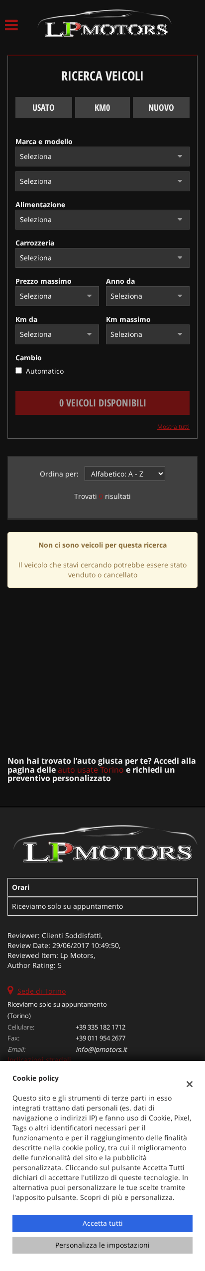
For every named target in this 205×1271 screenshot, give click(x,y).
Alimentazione (40, 204)
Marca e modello (44, 141)
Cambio (28, 357)
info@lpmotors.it (101, 1049)
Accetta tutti (103, 1223)
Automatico (45, 371)
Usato (43, 107)
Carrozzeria (34, 242)
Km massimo (128, 319)
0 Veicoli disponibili (102, 402)
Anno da (120, 281)
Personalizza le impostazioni (102, 1245)
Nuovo (161, 107)
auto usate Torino (91, 769)
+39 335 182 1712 (100, 1027)
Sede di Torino (41, 991)
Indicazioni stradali (39, 1059)
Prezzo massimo (43, 281)
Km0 (102, 107)
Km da (26, 319)
